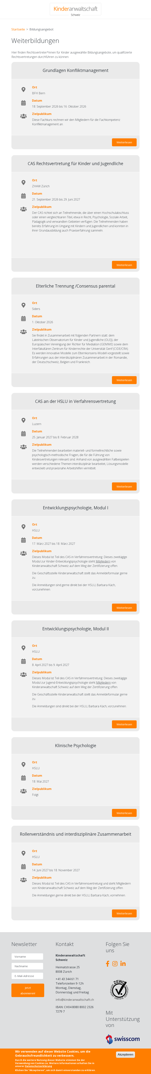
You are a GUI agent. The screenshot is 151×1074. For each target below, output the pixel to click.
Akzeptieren (125, 1054)
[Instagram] (114, 964)
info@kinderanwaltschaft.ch (75, 1000)
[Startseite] (75, 9)
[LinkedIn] (123, 964)
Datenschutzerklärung (38, 1066)
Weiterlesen (127, 142)
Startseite (18, 29)
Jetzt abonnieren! (27, 990)
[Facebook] (107, 964)
